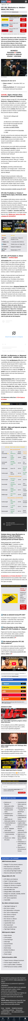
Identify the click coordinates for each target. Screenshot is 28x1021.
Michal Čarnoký (15, 11)
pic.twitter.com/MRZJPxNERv (11, 127)
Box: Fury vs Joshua (9, 908)
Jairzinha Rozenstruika (12, 437)
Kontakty (8, 1008)
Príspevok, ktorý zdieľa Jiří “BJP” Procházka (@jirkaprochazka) (15, 350)
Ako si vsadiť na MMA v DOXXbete (13, 964)
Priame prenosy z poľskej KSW (12, 868)
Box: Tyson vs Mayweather (11, 912)
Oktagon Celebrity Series (10, 895)
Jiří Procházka (5, 260)
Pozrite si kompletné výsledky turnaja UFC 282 (13, 189)
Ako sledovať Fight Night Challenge (13, 870)
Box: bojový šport (8, 925)
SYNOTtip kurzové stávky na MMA (13, 966)
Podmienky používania (8, 1010)
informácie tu (4, 985)
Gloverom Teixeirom (19, 286)
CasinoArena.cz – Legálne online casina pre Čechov (22, 823)
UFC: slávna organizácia (10, 898)
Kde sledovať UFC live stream (11, 866)
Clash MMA (7, 900)
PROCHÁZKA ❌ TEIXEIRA (14, 52)
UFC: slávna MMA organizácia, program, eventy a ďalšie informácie (14, 721)
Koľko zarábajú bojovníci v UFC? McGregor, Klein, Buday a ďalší (14, 746)
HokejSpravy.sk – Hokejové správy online (8, 815)
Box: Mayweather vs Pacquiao (12, 910)
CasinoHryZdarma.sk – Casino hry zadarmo (9, 824)
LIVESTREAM (17, 56)
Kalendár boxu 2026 (9, 920)
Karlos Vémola (8, 935)
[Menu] (26, 2)
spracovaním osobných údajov (14, 789)
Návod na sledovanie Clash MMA (12, 873)
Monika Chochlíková (9, 950)
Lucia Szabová (8, 952)
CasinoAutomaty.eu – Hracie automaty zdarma (9, 834)
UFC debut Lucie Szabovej (11, 879)
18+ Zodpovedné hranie (17, 1011)
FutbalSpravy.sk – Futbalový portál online (9, 809)
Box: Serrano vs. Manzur (10, 918)
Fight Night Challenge (9, 929)
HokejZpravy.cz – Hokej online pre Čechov (22, 843)
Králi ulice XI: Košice (9, 916)
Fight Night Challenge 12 (10, 906)
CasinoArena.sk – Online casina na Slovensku (22, 804)
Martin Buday (7, 948)
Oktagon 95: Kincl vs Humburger (12, 883)
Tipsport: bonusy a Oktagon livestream (14, 960)
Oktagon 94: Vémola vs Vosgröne (12, 885)
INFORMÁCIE (14, 50)
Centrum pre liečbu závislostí (12, 1004)
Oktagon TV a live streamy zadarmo (13, 864)
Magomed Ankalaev (6, 379)
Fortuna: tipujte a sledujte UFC (12, 962)
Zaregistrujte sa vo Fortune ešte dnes (11, 576)
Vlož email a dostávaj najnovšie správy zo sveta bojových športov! (14, 783)
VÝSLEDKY (10, 56)
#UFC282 (15, 125)
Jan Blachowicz (14, 360)
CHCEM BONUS (23, 19)
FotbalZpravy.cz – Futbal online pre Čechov (22, 817)
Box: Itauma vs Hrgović (10, 914)
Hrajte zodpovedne (22, 673)
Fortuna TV (13, 246)
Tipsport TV (18, 246)
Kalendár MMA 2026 (9, 889)
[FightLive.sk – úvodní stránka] (6, 2)
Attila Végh (7, 941)
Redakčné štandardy (17, 1008)
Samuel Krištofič (8, 943)
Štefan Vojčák (7, 954)
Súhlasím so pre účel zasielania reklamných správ (13, 790)
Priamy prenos (5, 542)
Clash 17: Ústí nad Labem (10, 881)
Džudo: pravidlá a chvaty (10, 927)
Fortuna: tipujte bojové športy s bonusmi (11, 770)
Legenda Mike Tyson (9, 923)
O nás (2, 1008)
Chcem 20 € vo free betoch (23, 607)
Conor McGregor (8, 939)
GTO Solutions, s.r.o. (6, 1013)
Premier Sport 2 (14, 249)
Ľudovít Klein (7, 946)
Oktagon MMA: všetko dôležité (12, 891)
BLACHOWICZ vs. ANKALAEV (14, 54)
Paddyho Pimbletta (16, 435)
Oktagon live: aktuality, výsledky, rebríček (14, 893)
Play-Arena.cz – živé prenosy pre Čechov (22, 849)
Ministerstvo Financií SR (16, 1000)
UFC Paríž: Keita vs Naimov (11, 887)
